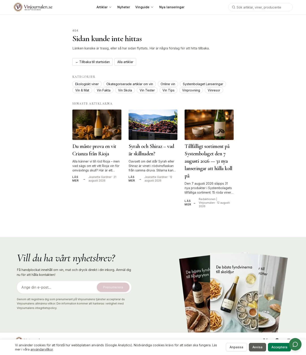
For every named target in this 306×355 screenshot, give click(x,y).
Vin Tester (147, 90)
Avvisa (257, 347)
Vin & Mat (82, 90)
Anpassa (236, 347)
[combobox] (260, 7)
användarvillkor (41, 349)
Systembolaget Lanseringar (203, 84)
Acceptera (279, 347)
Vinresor (214, 90)
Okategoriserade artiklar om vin (129, 84)
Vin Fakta (103, 90)
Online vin (168, 84)
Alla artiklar (125, 62)
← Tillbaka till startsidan (92, 62)
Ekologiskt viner (87, 84)
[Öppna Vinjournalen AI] (295, 344)
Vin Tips (168, 90)
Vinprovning (191, 90)
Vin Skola (125, 90)
